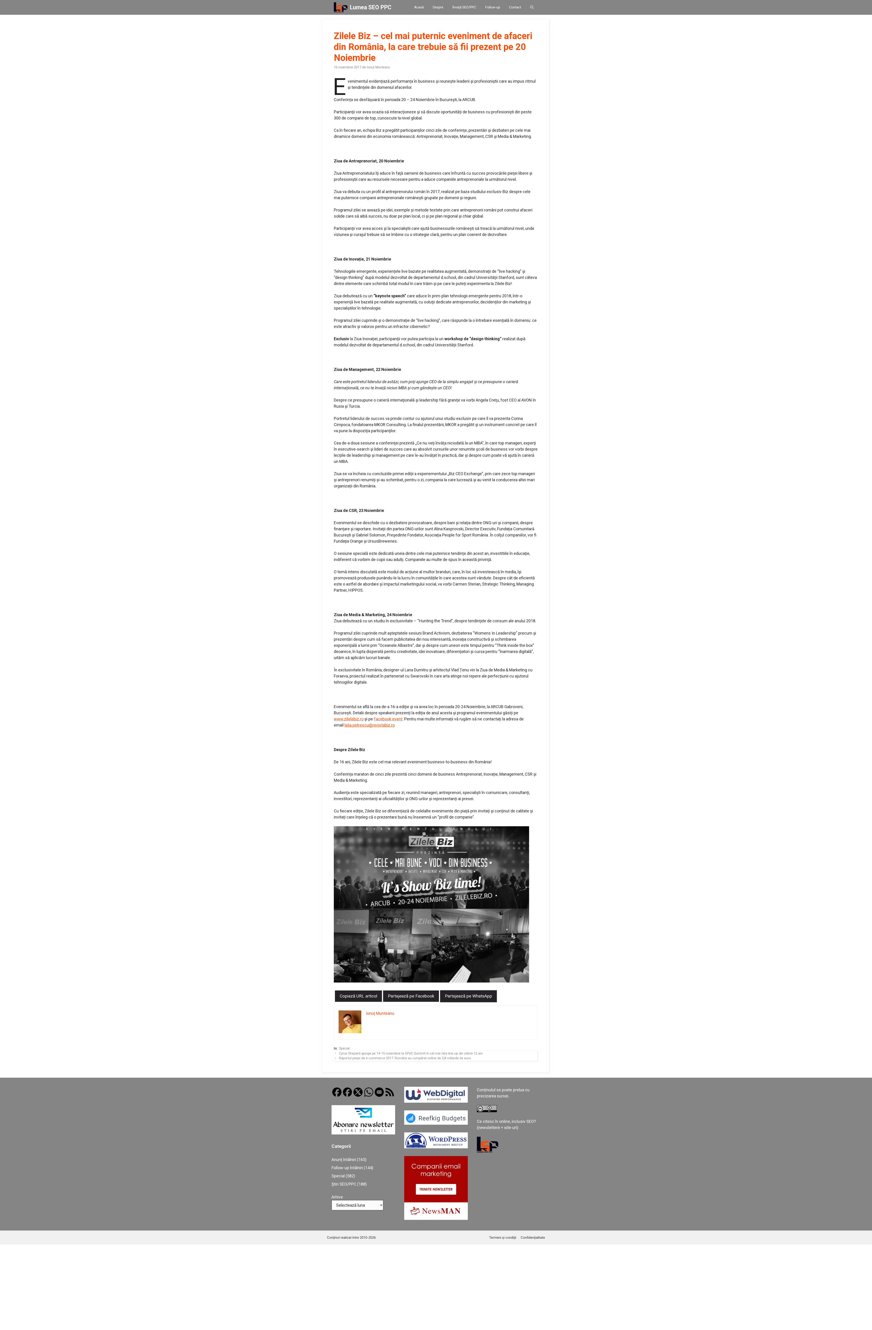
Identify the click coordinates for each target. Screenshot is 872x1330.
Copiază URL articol (358, 996)
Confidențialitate (533, 1238)
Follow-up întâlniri (347, 1167)
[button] (532, 7)
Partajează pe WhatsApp (468, 996)
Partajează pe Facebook (411, 996)
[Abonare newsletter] (363, 1133)
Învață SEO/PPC (464, 7)
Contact (515, 7)
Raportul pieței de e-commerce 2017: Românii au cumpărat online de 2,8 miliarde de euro (405, 1058)
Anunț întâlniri (344, 1159)
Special (344, 1048)
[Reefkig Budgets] (436, 1123)
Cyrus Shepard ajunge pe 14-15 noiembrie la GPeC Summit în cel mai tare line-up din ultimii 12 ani (411, 1053)
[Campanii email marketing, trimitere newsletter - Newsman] (436, 1218)
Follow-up (492, 7)
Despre (438, 7)
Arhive (337, 1197)
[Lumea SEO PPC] (340, 7)
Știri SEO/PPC (344, 1184)
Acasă (419, 7)
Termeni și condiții (502, 1238)
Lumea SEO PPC (370, 7)
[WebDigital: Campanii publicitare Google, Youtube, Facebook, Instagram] (436, 1101)
